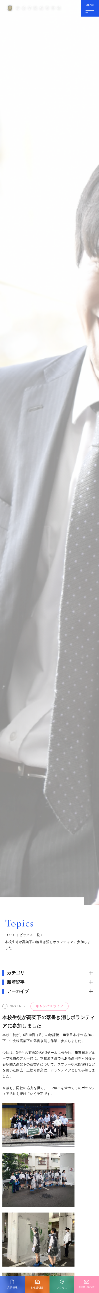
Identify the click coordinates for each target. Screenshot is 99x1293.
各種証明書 (37, 1287)
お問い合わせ (87, 1287)
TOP (8, 935)
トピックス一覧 (28, 935)
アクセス (62, 1287)
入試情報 (12, 1287)
